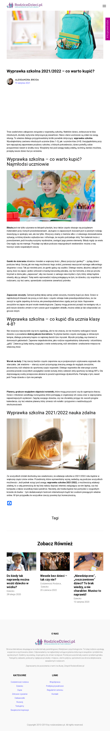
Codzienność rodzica (50, 584)
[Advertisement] (55, 110)
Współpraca (55, 682)
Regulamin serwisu (55, 690)
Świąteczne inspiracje (20, 710)
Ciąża (19, 690)
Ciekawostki (20, 698)
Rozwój (19, 702)
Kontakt (55, 694)
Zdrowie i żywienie (19, 694)
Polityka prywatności (55, 686)
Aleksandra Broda (27, 80)
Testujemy (19, 706)
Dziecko (10, 591)
